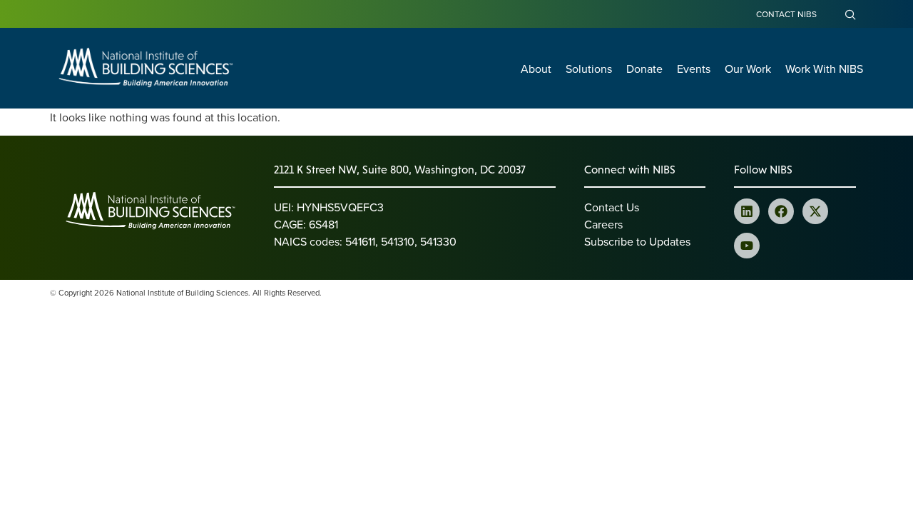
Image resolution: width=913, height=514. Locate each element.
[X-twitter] (815, 211)
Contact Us (611, 207)
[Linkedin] (747, 211)
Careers (603, 224)
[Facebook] (781, 211)
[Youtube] (747, 245)
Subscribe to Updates (637, 241)
